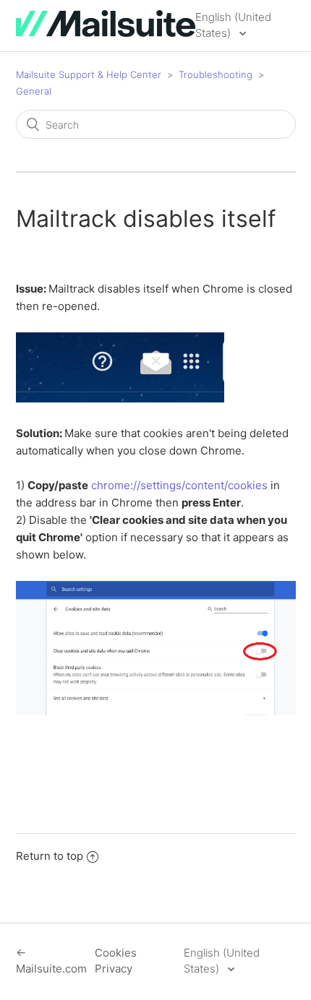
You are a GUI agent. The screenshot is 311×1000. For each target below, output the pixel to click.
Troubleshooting (215, 74)
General (33, 91)
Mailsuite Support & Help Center (88, 74)
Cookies (116, 953)
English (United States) (233, 25)
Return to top (49, 856)
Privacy (113, 968)
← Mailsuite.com (51, 961)
